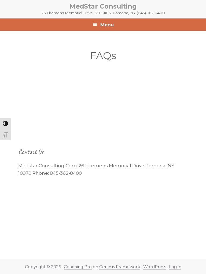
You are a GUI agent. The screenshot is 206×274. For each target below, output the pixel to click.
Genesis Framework (119, 266)
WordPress (154, 266)
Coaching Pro (78, 266)
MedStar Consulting (103, 6)
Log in (175, 266)
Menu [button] (107, 24)
